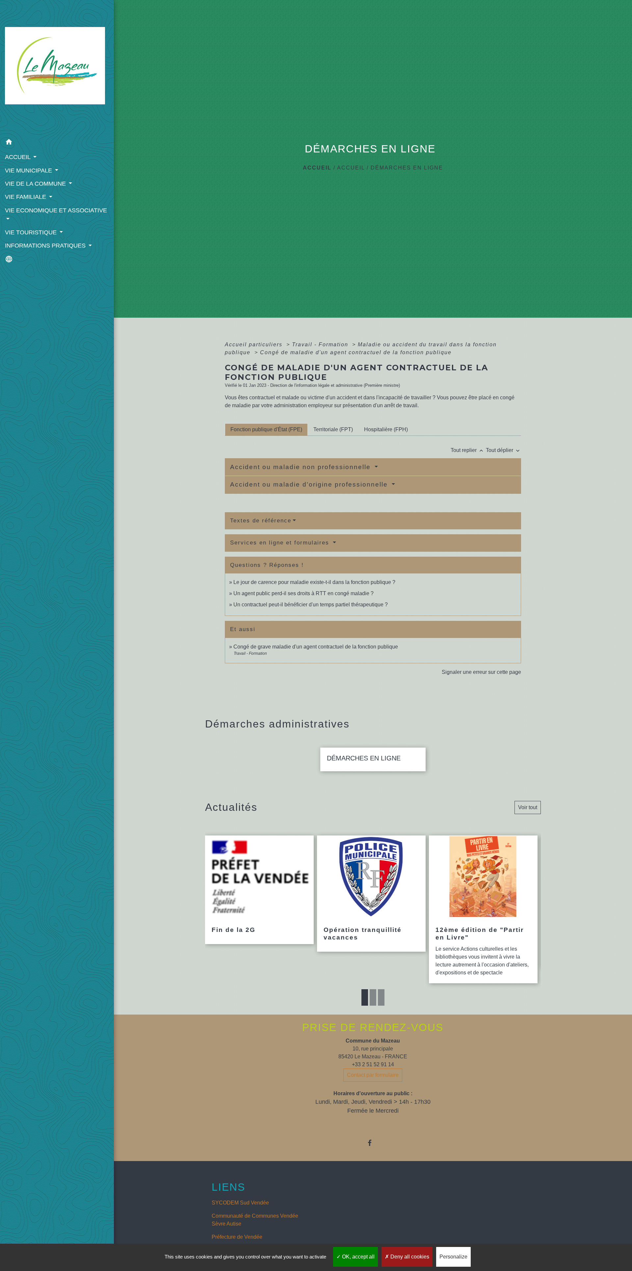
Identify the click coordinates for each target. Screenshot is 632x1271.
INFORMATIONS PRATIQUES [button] (46, 245)
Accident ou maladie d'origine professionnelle (310, 484)
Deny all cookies (409, 1256)
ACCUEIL (351, 168)
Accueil (317, 168)
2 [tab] (373, 997)
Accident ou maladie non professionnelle (301, 466)
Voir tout (527, 807)
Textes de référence (260, 520)
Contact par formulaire (373, 1075)
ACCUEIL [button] (18, 157)
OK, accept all (358, 1256)
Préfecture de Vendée (237, 1237)
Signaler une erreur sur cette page (481, 672)
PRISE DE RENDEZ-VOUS (372, 1027)
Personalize (453, 1256)
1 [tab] (364, 997)
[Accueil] (57, 67)
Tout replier (468, 450)
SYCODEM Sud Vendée (240, 1202)
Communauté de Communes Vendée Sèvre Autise (255, 1220)
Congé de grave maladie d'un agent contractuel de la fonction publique (315, 646)
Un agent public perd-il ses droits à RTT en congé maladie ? (303, 593)
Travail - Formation (321, 344)
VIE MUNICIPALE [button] (29, 170)
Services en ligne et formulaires (280, 543)
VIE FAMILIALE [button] (26, 197)
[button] (57, 143)
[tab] (266, 429)
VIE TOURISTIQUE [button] (31, 232)
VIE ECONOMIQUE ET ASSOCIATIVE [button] (56, 210)
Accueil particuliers (254, 344)
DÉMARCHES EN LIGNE (407, 168)
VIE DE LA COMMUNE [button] (36, 183)
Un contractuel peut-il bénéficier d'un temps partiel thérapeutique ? (310, 604)
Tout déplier (503, 450)
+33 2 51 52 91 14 (373, 1064)
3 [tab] (381, 997)
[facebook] (373, 1143)
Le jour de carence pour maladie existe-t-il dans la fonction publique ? (314, 582)
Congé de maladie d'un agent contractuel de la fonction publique (356, 352)
